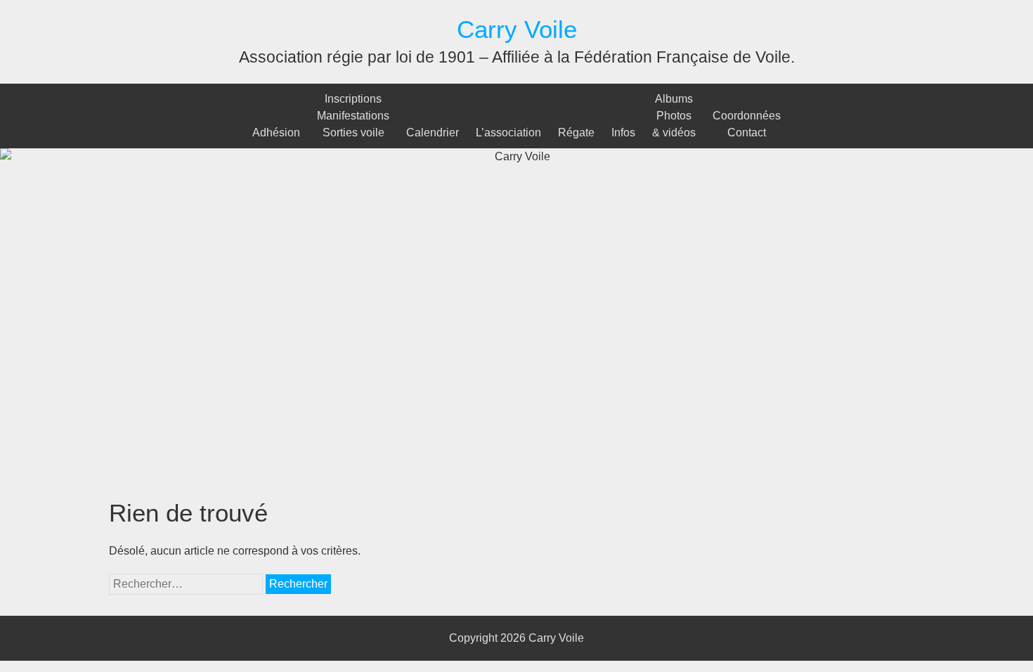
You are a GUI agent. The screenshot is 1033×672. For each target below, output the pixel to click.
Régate (576, 132)
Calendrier (432, 132)
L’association (508, 132)
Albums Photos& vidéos (674, 115)
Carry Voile (517, 29)
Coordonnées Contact (747, 124)
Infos (623, 132)
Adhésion (276, 132)
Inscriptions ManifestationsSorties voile (353, 115)
